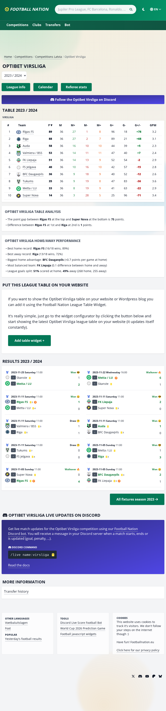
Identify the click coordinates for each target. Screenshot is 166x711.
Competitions (17, 25)
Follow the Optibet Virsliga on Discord (85, 99)
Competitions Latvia (48, 57)
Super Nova (30, 195)
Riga (26, 139)
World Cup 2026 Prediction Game (82, 628)
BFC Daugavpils (33, 174)
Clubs (36, 25)
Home (8, 57)
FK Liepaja (29, 160)
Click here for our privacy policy (138, 650)
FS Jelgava (29, 167)
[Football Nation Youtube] (147, 676)
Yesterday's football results (23, 639)
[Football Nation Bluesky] (160, 676)
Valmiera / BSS (32, 153)
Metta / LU (30, 188)
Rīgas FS (28, 132)
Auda (26, 146)
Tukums (28, 181)
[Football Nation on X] (133, 676)
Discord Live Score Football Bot (81, 623)
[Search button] (131, 9)
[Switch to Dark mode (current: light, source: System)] (143, 9)
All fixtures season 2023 (135, 499)
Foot (8, 628)
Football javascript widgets (78, 634)
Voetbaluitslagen (16, 623)
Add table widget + (29, 340)
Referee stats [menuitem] (76, 87)
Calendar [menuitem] (45, 87)
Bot (67, 25)
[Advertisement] (83, 44)
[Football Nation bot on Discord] (140, 676)
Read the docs (19, 565)
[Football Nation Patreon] (153, 676)
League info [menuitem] (15, 87)
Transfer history (16, 591)
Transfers (53, 25)
